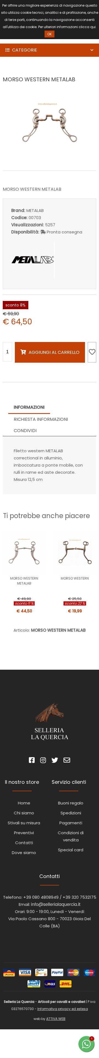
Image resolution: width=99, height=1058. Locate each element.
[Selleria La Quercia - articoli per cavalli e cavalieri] (27, 40)
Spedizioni (71, 813)
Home (24, 803)
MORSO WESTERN (75, 578)
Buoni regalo (70, 803)
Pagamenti (70, 823)
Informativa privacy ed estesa (62, 1008)
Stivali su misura (24, 823)
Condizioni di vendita (71, 836)
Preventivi (24, 833)
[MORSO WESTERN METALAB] (49, 158)
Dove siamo (24, 852)
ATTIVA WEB (55, 1018)
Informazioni (29, 407)
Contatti (24, 843)
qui (93, 27)
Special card (70, 850)
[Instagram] (43, 761)
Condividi (25, 430)
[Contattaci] (67, 761)
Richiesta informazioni (41, 419)
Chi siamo (24, 813)
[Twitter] (55, 761)
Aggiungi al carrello (54, 352)
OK (49, 34)
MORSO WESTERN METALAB (24, 581)
